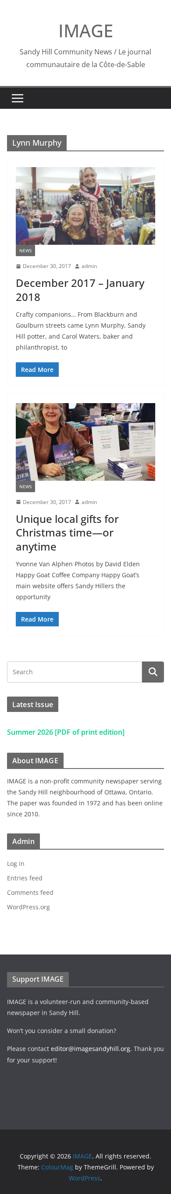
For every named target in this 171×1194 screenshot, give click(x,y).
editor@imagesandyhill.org (90, 1048)
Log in (16, 863)
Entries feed (25, 878)
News (25, 250)
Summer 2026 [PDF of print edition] (66, 732)
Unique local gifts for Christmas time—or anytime (67, 532)
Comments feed (30, 892)
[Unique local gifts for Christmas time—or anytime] (85, 442)
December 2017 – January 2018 (80, 289)
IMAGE (85, 30)
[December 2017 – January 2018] (85, 206)
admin (89, 266)
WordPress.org (28, 907)
